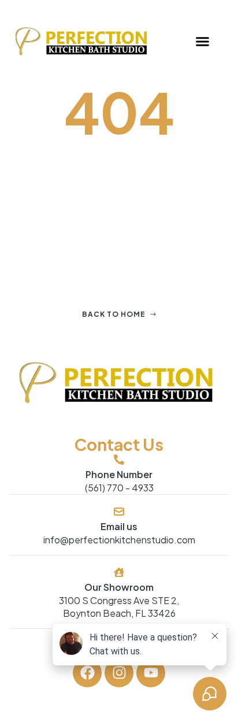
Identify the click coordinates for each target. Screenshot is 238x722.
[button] (202, 42)
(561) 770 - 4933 (119, 488)
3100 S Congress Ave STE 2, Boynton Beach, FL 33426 (119, 606)
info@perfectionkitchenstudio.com (119, 540)
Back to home (114, 314)
